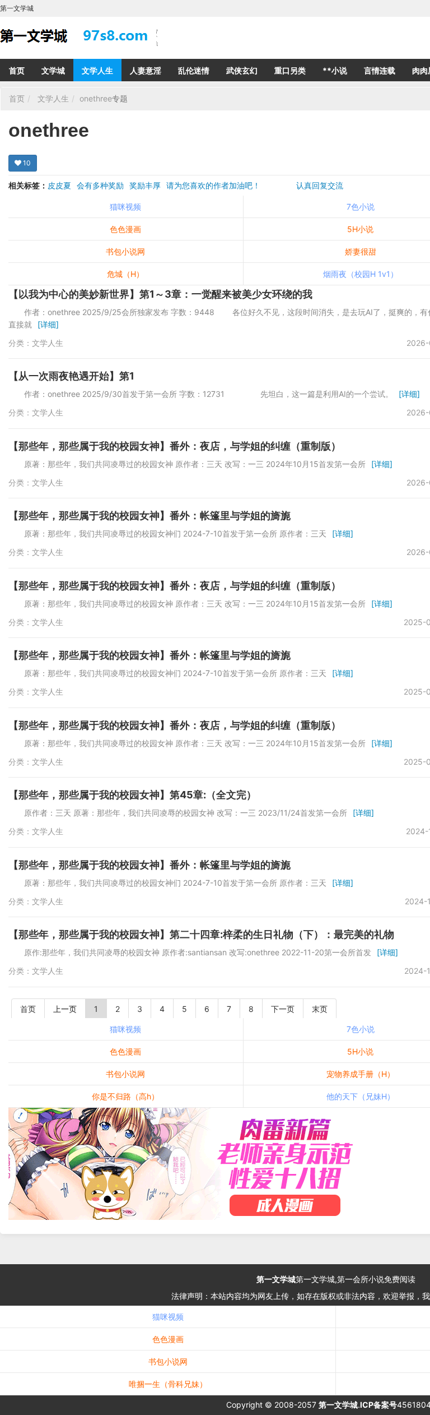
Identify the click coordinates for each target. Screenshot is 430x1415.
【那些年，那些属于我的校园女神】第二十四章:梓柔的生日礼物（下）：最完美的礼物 (201, 934)
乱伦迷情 (193, 70)
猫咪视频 (125, 206)
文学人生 (97, 70)
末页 (320, 1009)
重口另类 (290, 70)
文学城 (53, 70)
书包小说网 (125, 251)
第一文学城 (276, 1279)
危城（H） (125, 274)
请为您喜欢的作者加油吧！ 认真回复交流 (254, 185)
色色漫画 (125, 229)
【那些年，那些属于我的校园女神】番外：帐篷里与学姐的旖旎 (149, 515)
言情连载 (379, 70)
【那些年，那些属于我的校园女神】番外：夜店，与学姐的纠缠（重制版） (174, 446)
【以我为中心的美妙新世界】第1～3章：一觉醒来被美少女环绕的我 (160, 294)
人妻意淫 (145, 70)
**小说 (334, 70)
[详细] (48, 324)
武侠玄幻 (242, 70)
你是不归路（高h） (125, 1096)
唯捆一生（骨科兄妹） (168, 1384)
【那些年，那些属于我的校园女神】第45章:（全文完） (132, 795)
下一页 (283, 1009)
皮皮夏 (59, 185)
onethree (96, 98)
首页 (17, 70)
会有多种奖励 (100, 185)
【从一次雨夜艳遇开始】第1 (71, 376)
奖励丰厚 (145, 185)
